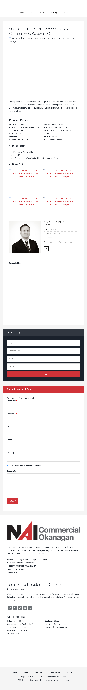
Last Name (12, 414)
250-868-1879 (55, 234)
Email (9, 427)
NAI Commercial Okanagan (43, 4)
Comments (11, 471)
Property (10, 453)
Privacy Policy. (61, 680)
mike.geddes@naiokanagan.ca (60, 242)
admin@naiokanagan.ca (16, 627)
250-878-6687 (54, 229)
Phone (9, 440)
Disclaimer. (46, 680)
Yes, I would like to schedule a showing (26, 466)
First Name (12, 401)
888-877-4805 (53, 238)
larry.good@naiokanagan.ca (55, 627)
